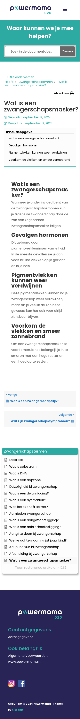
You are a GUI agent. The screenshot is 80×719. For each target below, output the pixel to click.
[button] (40, 451)
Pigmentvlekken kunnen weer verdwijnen (38, 153)
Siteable (18, 709)
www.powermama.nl (24, 661)
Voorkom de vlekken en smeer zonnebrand (39, 160)
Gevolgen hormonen (23, 145)
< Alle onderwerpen (20, 77)
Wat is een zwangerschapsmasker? (34, 138)
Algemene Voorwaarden (28, 655)
